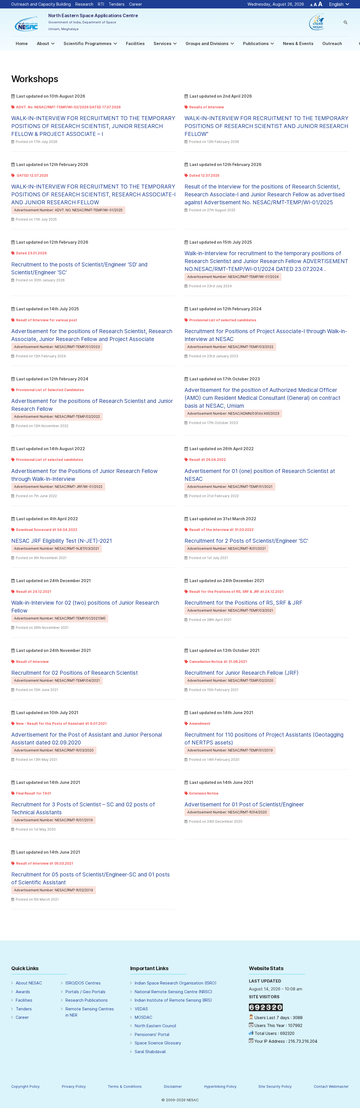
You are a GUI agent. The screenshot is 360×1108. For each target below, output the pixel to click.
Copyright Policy (25, 1086)
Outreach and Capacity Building (41, 4)
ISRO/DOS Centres (83, 983)
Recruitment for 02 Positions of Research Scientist (74, 672)
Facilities (24, 1000)
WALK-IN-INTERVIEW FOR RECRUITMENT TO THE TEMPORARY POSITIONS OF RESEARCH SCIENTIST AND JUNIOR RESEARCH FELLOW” (266, 126)
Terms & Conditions (125, 1086)
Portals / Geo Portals (85, 991)
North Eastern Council (155, 1025)
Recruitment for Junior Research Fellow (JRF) (241, 672)
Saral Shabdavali (150, 1051)
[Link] (26, 22)
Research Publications (87, 1000)
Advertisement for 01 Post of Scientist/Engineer (244, 804)
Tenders (117, 4)
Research (84, 4)
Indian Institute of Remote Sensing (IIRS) (173, 1000)
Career (139, 4)
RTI (101, 4)
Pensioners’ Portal (152, 1034)
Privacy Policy (74, 1086)
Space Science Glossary (158, 1042)
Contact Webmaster (331, 1086)
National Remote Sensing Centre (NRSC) (173, 991)
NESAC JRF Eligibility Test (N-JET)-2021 (61, 540)
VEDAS (141, 1008)
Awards (23, 991)
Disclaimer (173, 1086)
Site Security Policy (275, 1086)
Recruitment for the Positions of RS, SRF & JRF (243, 602)
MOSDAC (143, 1017)
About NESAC (29, 983)
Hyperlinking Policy (220, 1086)
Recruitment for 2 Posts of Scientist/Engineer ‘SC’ (246, 540)
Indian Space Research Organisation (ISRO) (176, 983)
